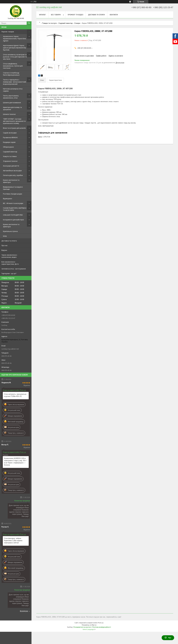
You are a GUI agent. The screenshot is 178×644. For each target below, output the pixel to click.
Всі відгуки (24, 611)
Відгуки (4, 250)
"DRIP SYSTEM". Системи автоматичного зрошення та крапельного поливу (14, 121)
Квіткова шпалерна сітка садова (12, 90)
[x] (42, 76)
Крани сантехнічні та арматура (11, 181)
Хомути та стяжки (10, 156)
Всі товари (56, 15)
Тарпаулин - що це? (8, 273)
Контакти (114, 15)
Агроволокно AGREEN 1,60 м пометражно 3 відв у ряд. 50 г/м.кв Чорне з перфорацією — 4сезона (15, 461)
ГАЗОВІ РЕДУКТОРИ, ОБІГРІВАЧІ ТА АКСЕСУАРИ (14, 209)
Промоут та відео (75, 15)
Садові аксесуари (10, 133)
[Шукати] (29, 23)
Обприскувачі (8, 147)
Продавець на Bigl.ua (89, 625)
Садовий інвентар (10, 152)
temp (5, 236)
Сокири (77, 23)
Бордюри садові (9, 142)
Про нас (4, 245)
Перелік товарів (7, 32)
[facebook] (39, 76)
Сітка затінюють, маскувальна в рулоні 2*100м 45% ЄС (15, 395)
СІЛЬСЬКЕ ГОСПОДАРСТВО (13, 215)
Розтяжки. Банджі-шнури (12, 194)
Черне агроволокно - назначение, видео (9, 256)
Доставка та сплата (9, 241)
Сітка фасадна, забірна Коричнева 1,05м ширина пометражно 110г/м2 (13, 540)
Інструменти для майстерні (13, 220)
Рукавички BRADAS (10, 137)
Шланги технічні (9, 114)
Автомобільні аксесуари (12, 170)
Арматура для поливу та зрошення (12, 108)
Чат (169, 638)
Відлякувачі (7, 198)
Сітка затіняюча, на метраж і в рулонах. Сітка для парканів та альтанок (15, 56)
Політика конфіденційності (101, 627)
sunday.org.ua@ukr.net (10, 349)
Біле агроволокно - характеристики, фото (10, 263)
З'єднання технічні (10, 161)
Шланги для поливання (12, 102)
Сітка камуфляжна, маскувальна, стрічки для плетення (13, 66)
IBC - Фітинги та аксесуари (13, 203)
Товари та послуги (49, 23)
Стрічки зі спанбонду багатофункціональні (11, 74)
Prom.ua (100, 623)
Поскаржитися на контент (82, 627)
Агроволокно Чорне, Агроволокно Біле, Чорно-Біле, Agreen (14, 38)
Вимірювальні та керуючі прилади (13, 188)
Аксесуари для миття (11, 166)
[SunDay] (16, 11)
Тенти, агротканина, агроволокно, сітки (11, 97)
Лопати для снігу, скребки (13, 175)
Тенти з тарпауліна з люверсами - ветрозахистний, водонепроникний (14, 82)
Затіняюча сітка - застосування (13, 269)
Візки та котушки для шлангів (14, 128)
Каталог (42, 15)
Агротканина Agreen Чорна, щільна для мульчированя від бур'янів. (14, 47)
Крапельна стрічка (10, 231)
